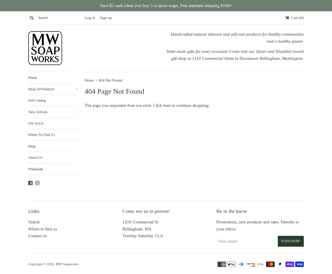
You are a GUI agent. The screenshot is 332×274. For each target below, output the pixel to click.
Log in (90, 18)
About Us (35, 157)
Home (32, 78)
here (167, 105)
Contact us (37, 235)
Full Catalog (37, 100)
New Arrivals (37, 112)
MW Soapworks (67, 264)
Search (34, 222)
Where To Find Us (41, 135)
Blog (31, 146)
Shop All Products (53, 89)
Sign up (106, 18)
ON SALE (36, 123)
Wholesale (35, 169)
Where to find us (42, 229)
